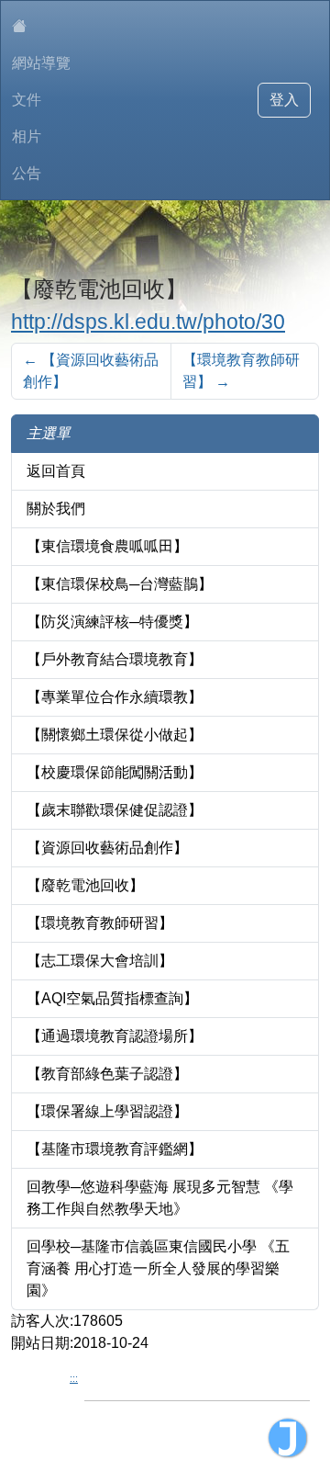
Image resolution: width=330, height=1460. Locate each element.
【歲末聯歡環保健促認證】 (115, 810)
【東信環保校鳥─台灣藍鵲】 (120, 584)
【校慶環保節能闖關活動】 (115, 772)
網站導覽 (41, 63)
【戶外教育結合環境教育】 (115, 659)
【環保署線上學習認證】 (107, 1111)
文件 (26, 100)
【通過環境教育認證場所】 (115, 1036)
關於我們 (56, 508)
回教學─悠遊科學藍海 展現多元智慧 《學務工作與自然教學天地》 (160, 1198)
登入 (284, 100)
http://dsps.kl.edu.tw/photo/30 (148, 322)
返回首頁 (56, 471)
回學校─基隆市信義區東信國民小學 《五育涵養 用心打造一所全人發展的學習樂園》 (158, 1268)
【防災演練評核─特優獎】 (112, 621)
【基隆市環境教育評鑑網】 (115, 1149)
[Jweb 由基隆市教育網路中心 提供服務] (288, 1438)
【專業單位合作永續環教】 (115, 697)
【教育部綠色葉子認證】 (107, 1073)
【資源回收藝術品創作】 (91, 371)
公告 (26, 173)
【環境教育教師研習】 (241, 371)
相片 (26, 136)
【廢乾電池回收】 (85, 885)
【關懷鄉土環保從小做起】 (115, 734)
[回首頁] (41, 26)
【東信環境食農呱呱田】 (107, 546)
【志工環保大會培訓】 (100, 960)
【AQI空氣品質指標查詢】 (112, 998)
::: (74, 1378)
